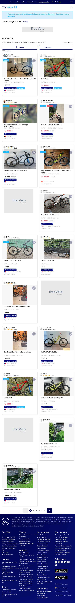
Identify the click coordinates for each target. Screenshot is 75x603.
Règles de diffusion (8, 541)
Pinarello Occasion (43, 566)
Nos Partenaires (6, 592)
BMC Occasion (41, 537)
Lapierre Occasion (42, 557)
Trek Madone (41, 593)
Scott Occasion (41, 573)
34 (44, 510)
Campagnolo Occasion (44, 539)
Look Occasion (41, 559)
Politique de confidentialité (10, 544)
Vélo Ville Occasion (25, 572)
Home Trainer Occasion (26, 590)
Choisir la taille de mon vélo (9, 577)
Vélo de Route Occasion (26, 559)
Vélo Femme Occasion (26, 579)
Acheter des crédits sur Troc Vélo (26, 544)
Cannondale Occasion (43, 541)
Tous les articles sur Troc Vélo (9, 563)
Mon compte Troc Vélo (9, 537)
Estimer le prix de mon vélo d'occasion (27, 536)
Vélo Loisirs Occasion (26, 570)
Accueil (4, 535)
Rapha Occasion (42, 568)
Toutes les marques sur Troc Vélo (44, 582)
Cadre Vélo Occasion (25, 586)
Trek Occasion (41, 579)
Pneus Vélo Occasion (25, 584)
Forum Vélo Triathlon (61, 541)
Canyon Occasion (42, 544)
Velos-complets (10, 22)
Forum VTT (58, 544)
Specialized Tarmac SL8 (44, 591)
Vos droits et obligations (9, 546)
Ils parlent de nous (7, 554)
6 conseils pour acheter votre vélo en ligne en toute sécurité (10, 568)
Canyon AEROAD (42, 598)
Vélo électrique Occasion (27, 566)
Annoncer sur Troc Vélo (9, 590)
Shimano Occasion (42, 575)
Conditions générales (8, 539)
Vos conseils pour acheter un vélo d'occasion (63, 549)
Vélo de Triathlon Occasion (27, 561)
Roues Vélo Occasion (25, 581)
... (1, 22)
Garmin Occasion (42, 553)
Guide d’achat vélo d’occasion (7, 573)
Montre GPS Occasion (26, 575)
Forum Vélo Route (60, 539)
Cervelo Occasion (42, 546)
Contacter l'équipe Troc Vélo (9, 549)
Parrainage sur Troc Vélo (62, 535)
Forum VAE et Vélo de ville (63, 546)
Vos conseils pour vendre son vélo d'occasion (63, 553)
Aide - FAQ (5, 552)
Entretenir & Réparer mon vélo (9, 581)
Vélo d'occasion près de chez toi (26, 556)
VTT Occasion (23, 564)
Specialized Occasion (43, 577)
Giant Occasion (41, 555)
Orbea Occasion (42, 564)
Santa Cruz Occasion (43, 570)
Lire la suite (67, 42)
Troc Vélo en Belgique (61, 537)
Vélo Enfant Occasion (26, 577)
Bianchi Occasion (42, 535)
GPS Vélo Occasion (25, 588)
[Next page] (49, 510)
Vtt (20, 22)
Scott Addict (41, 596)
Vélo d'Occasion (24, 553)
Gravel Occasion (24, 568)
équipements (44, 2)
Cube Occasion (41, 548)
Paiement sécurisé (25, 541)
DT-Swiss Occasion (43, 550)
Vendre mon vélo (24, 539)
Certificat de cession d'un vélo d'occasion (9, 595)
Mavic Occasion (41, 562)
